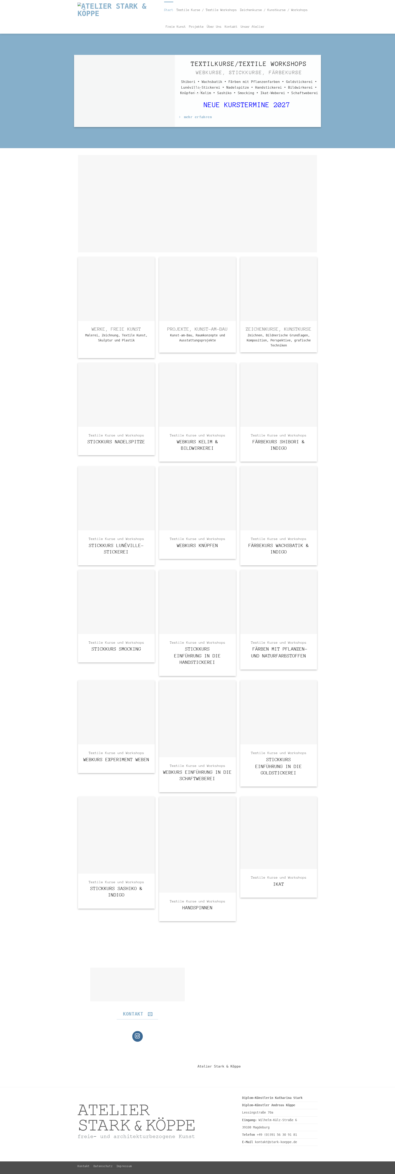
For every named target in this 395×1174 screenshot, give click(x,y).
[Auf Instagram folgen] (137, 1036)
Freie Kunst (176, 26)
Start (168, 10)
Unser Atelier (252, 26)
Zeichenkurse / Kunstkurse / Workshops (274, 10)
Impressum (124, 1166)
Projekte (196, 26)
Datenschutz (102, 1166)
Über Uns (214, 26)
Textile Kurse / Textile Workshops (206, 10)
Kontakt (231, 26)
